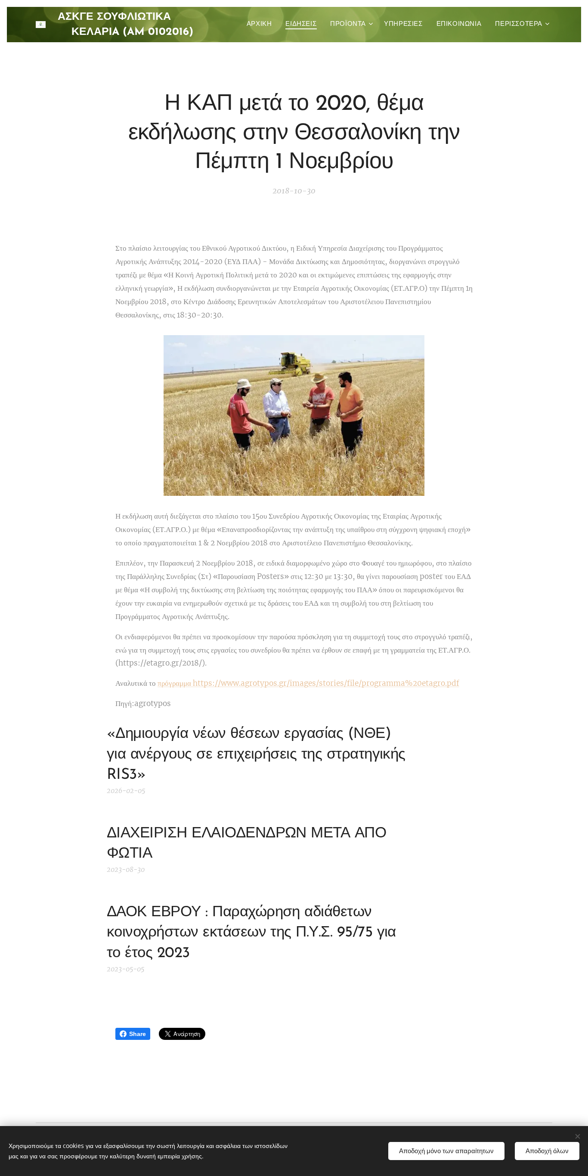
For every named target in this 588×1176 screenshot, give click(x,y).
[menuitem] (261, 24)
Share (137, 1033)
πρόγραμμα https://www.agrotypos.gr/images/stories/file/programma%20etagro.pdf (308, 683)
